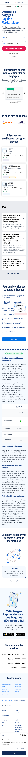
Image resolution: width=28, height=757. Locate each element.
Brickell (3, 686)
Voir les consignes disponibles (14, 48)
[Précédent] (11, 581)
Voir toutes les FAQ (13, 273)
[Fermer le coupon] (26, 304)
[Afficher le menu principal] (25, 2)
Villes (6, 700)
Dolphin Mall (4, 689)
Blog (3, 725)
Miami (13, 56)
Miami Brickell (18, 686)
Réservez (14, 339)
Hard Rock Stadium (6, 694)
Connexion (20, 2)
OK (14, 753)
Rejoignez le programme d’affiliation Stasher (18, 728)
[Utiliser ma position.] (24, 38)
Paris (16, 710)
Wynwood (17, 691)
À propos (4, 720)
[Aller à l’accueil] (5, 2)
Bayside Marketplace (6, 684)
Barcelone (5, 713)
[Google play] (8, 634)
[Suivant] (16, 581)
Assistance (18, 723)
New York (18, 713)
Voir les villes (5, 715)
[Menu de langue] (14, 2)
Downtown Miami (5, 691)
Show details (21, 749)
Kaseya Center (18, 684)
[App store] (20, 634)
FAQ (3, 723)
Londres (4, 710)
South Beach (18, 689)
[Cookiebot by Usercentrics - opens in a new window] (19, 735)
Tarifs (16, 720)
